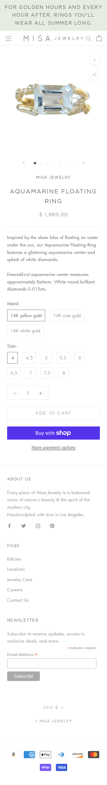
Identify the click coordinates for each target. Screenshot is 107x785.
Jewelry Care (19, 579)
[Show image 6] (66, 163)
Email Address (22, 654)
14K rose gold (67, 315)
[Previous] (24, 162)
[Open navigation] (8, 38)
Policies (14, 559)
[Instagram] (38, 525)
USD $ (50, 707)
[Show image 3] (47, 163)
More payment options (53, 447)
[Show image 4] (53, 163)
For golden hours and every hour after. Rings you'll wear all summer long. (54, 15)
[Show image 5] (60, 163)
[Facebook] (9, 525)
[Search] (88, 38)
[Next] (83, 162)
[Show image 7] (72, 163)
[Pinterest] (52, 525)
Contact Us (18, 600)
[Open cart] (99, 38)
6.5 (13, 373)
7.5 (47, 373)
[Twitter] (23, 525)
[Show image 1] (35, 163)
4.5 (29, 358)
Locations (16, 569)
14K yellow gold (26, 315)
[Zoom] (94, 60)
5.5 (62, 358)
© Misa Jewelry (53, 721)
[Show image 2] (41, 163)
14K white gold (25, 330)
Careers (15, 589)
